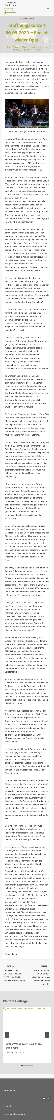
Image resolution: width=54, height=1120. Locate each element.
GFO (11, 1052)
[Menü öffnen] (47, 8)
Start (9, 47)
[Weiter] (47, 1035)
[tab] (22, 1065)
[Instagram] (48, 1098)
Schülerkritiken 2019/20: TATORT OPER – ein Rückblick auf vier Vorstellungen (14, 973)
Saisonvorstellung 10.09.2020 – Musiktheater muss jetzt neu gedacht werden (41, 975)
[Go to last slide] (7, 1035)
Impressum (9, 1090)
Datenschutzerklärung (14, 1114)
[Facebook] (44, 1098)
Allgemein (26, 47)
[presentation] (27, 1023)
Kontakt (7, 1106)
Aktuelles (16, 47)
